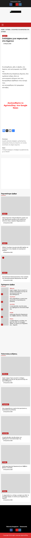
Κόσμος (11, 318)
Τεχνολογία (12, 296)
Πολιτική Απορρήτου (12, 526)
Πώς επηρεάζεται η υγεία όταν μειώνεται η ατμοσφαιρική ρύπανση (18, 300)
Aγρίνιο (5, 36)
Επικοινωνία (23, 526)
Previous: (14, 142)
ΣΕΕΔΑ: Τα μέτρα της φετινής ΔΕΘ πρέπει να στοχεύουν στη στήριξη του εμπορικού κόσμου (15, 248)
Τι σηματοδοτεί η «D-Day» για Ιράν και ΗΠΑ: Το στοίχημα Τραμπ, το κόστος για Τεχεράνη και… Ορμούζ (18, 323)
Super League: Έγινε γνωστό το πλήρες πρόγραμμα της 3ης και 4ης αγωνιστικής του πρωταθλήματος (18, 292)
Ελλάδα (11, 312)
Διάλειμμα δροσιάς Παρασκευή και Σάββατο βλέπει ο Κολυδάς (18, 315)
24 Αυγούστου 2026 (7, 222)
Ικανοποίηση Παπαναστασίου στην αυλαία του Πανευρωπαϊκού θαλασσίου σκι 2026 (15, 277)
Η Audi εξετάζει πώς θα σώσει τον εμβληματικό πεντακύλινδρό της (19, 307)
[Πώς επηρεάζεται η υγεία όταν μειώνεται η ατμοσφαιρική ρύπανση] (5, 299)
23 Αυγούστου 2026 (7, 280)
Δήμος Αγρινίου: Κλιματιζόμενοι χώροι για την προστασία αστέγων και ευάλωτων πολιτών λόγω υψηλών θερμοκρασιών (15, 219)
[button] (2, 25)
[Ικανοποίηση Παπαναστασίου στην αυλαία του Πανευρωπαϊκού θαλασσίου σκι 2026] (15, 265)
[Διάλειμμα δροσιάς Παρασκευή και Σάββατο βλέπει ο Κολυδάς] (5, 314)
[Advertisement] (15, 173)
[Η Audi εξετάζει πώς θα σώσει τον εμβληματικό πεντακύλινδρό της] (5, 306)
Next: (15, 149)
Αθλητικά (12, 288)
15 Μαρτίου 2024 (7, 43)
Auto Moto (12, 304)
